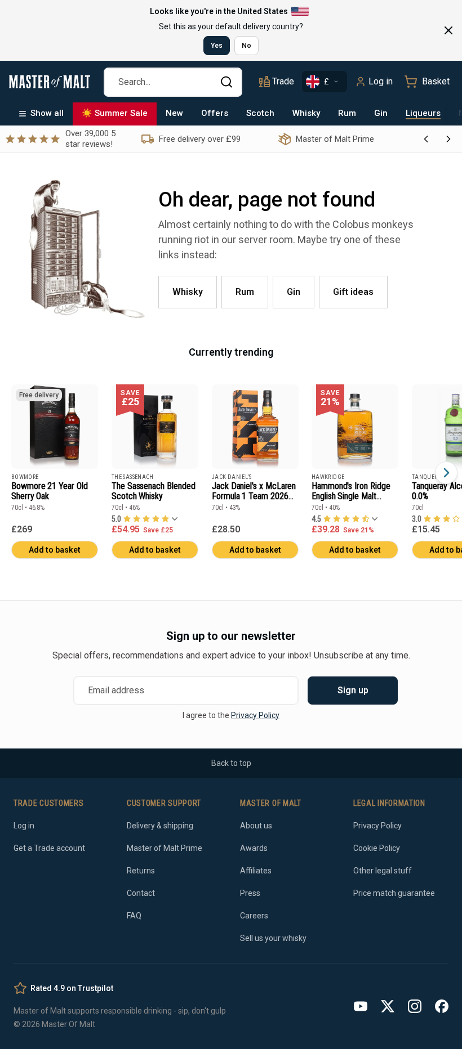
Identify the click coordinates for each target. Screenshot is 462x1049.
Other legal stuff (382, 870)
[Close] (448, 30)
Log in (380, 81)
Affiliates (256, 870)
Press (250, 893)
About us (256, 825)
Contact (141, 893)
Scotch (260, 113)
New (174, 113)
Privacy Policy (255, 715)
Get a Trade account (49, 848)
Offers (214, 113)
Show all (47, 113)
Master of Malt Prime (164, 848)
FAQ (134, 915)
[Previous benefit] (426, 139)
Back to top (231, 763)
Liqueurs (423, 113)
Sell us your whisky (273, 938)
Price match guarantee (394, 893)
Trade (283, 81)
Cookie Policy (376, 848)
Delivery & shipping (160, 825)
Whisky (306, 113)
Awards (254, 848)
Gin (381, 113)
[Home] (49, 81)
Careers (254, 915)
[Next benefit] (448, 139)
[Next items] (446, 472)
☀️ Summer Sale (115, 113)
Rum (347, 113)
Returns (141, 870)
